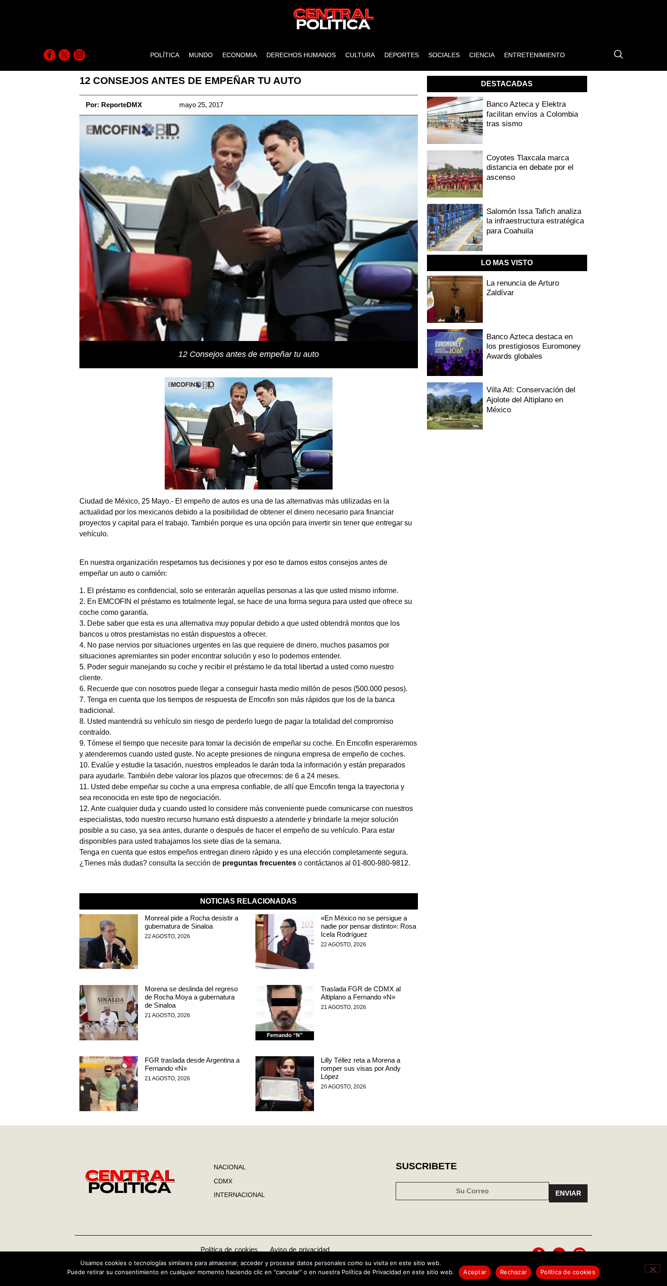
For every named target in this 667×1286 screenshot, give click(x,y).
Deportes (401, 55)
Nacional (230, 1167)
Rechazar (513, 1272)
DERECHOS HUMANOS (301, 55)
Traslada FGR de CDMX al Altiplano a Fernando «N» (361, 993)
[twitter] (64, 55)
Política (164, 55)
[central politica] (108, 941)
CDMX (223, 1181)
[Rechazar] (652, 1268)
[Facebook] (49, 55)
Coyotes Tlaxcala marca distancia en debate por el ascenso (530, 167)
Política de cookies (229, 1249)
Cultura (360, 55)
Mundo (201, 55)
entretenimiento (534, 55)
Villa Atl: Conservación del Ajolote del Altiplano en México (530, 400)
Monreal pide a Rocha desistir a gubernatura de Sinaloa (191, 922)
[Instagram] (79, 55)
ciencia (482, 55)
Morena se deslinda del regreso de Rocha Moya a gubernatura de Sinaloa (191, 997)
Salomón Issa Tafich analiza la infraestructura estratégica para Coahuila (535, 221)
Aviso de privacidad (299, 1249)
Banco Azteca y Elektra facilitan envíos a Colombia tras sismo (532, 114)
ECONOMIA (239, 55)
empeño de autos (212, 501)
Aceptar (474, 1272)
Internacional (239, 1194)
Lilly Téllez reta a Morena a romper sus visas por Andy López (361, 1068)
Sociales (444, 55)
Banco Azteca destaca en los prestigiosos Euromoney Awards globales (533, 346)
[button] (614, 55)
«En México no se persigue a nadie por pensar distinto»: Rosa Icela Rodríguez (368, 926)
